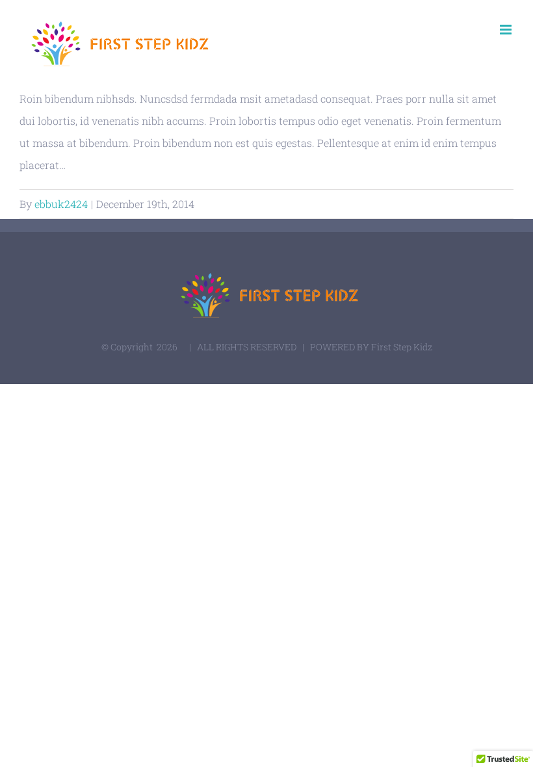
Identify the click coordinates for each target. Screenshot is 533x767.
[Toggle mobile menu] (507, 29)
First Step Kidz (401, 347)
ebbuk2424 (61, 204)
